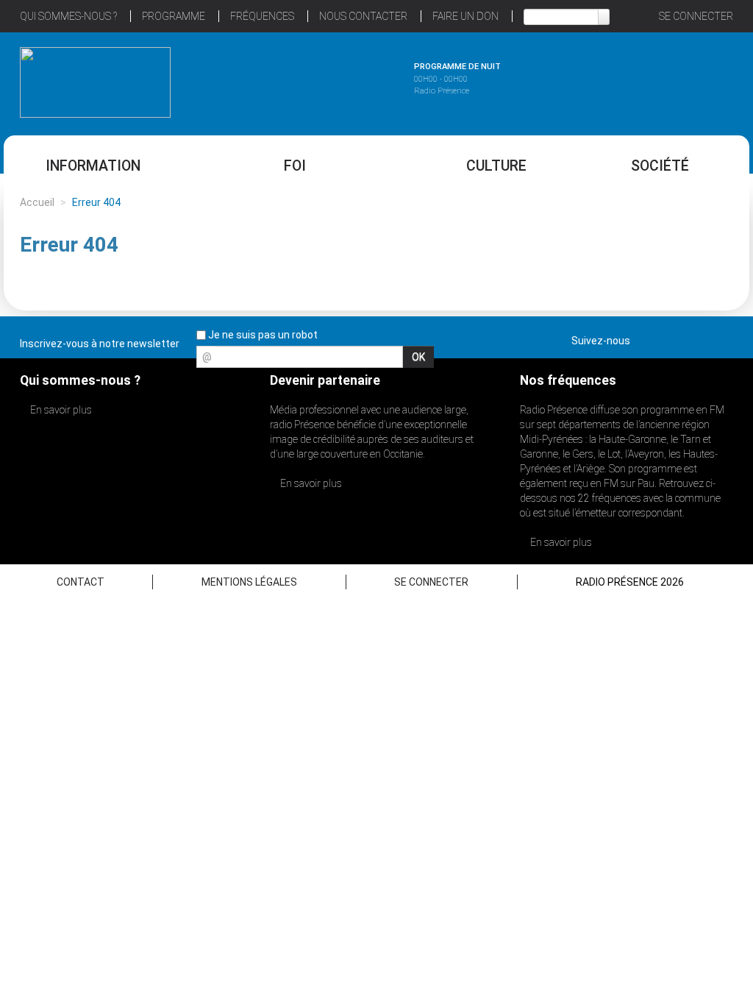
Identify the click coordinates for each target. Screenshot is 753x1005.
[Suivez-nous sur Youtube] (695, 337)
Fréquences (262, 16)
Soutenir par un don (679, 467)
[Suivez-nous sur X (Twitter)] (670, 337)
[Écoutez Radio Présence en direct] (336, 80)
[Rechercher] (604, 17)
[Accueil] (95, 82)
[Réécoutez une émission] (657, 80)
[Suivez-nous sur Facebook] (644, 337)
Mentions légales (249, 582)
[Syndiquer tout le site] (721, 337)
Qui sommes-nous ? (68, 16)
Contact (80, 582)
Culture (496, 165)
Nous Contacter (363, 16)
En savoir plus (60, 410)
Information (93, 165)
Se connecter (696, 16)
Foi (295, 165)
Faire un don (465, 16)
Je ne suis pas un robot (262, 335)
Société (660, 165)
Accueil (37, 202)
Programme (173, 16)
